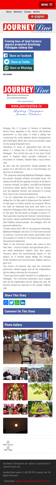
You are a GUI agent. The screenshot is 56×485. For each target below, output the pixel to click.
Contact (27, 12)
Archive (36, 12)
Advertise (18, 12)
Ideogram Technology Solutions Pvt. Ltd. (32, 481)
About (9, 12)
